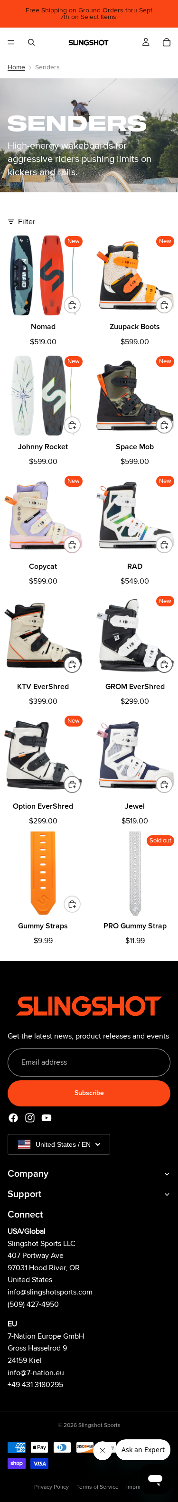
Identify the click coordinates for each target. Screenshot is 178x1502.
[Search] (31, 42)
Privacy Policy (51, 1487)
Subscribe (89, 1093)
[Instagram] (30, 1117)
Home (16, 67)
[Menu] (11, 42)
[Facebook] (13, 1117)
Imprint (135, 1487)
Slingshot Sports (99, 1425)
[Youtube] (46, 1117)
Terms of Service (97, 1487)
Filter (26, 222)
